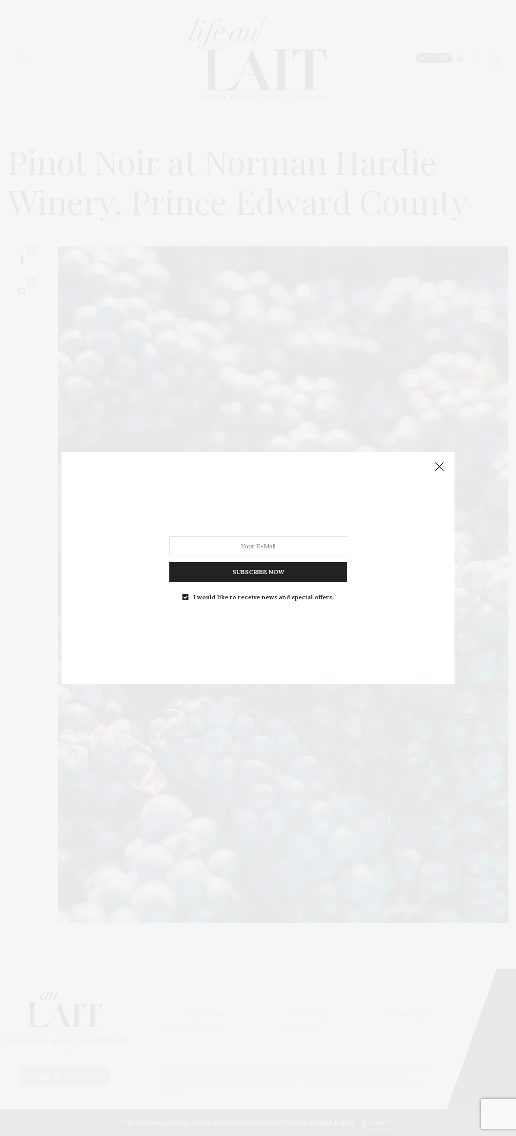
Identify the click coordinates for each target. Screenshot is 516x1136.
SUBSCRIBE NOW (258, 572)
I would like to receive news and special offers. (264, 597)
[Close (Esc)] (439, 467)
